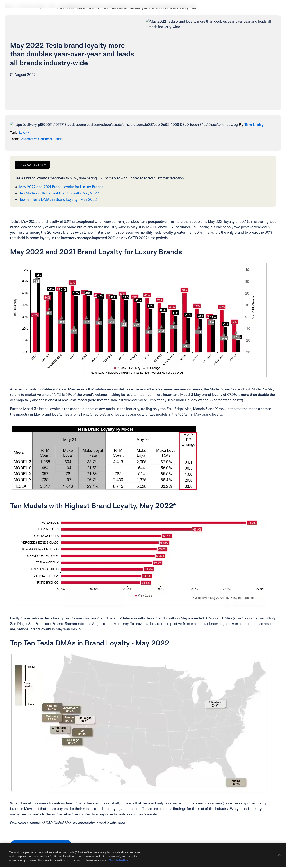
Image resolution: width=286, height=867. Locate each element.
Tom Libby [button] (254, 124)
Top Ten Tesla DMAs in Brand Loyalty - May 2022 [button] (58, 199)
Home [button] (9, 7)
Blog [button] (52, 7)
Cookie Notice (118, 860)
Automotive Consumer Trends (41, 139)
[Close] (279, 854)
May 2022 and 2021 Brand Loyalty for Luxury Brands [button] (61, 187)
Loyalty (24, 132)
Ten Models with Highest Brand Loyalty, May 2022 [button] (59, 193)
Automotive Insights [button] (31, 7)
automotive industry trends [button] (75, 803)
